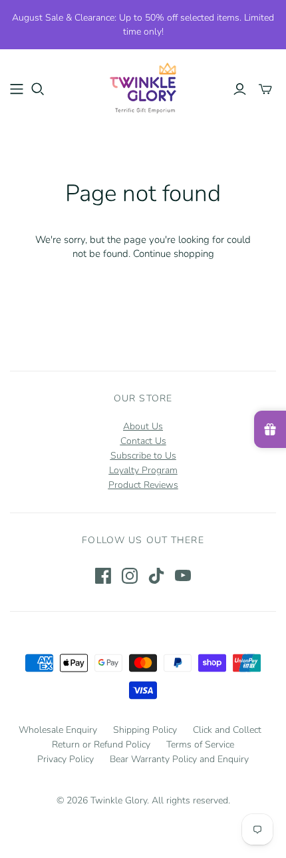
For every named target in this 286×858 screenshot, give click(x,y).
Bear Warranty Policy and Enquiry (179, 759)
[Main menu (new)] (16, 89)
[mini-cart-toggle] (265, 89)
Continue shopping (173, 253)
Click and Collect (227, 730)
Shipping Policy (145, 730)
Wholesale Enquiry (58, 730)
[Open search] (38, 89)
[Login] (240, 89)
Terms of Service (200, 744)
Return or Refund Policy (101, 744)
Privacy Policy (65, 759)
